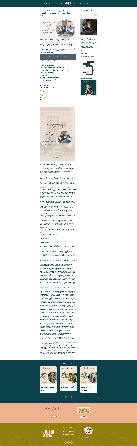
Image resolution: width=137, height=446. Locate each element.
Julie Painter (42, 93)
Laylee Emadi (42, 97)
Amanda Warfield (43, 89)
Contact (86, 3)
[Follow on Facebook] (65, 442)
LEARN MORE (83, 416)
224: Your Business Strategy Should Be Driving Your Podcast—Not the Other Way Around (68, 387)
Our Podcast (75, 3)
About (61, 3)
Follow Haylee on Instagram (86, 54)
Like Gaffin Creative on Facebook (87, 56)
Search (95, 15)
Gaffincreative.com (49, 50)
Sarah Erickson (43, 95)
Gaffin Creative (71, 48)
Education (54, 3)
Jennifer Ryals (43, 91)
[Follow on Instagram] (71, 442)
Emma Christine (43, 90)
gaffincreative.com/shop (45, 100)
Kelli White (42, 94)
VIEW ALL (68, 396)
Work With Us (46, 3)
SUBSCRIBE (53, 416)
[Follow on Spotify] (68, 442)
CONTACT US (89, 437)
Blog (81, 3)
